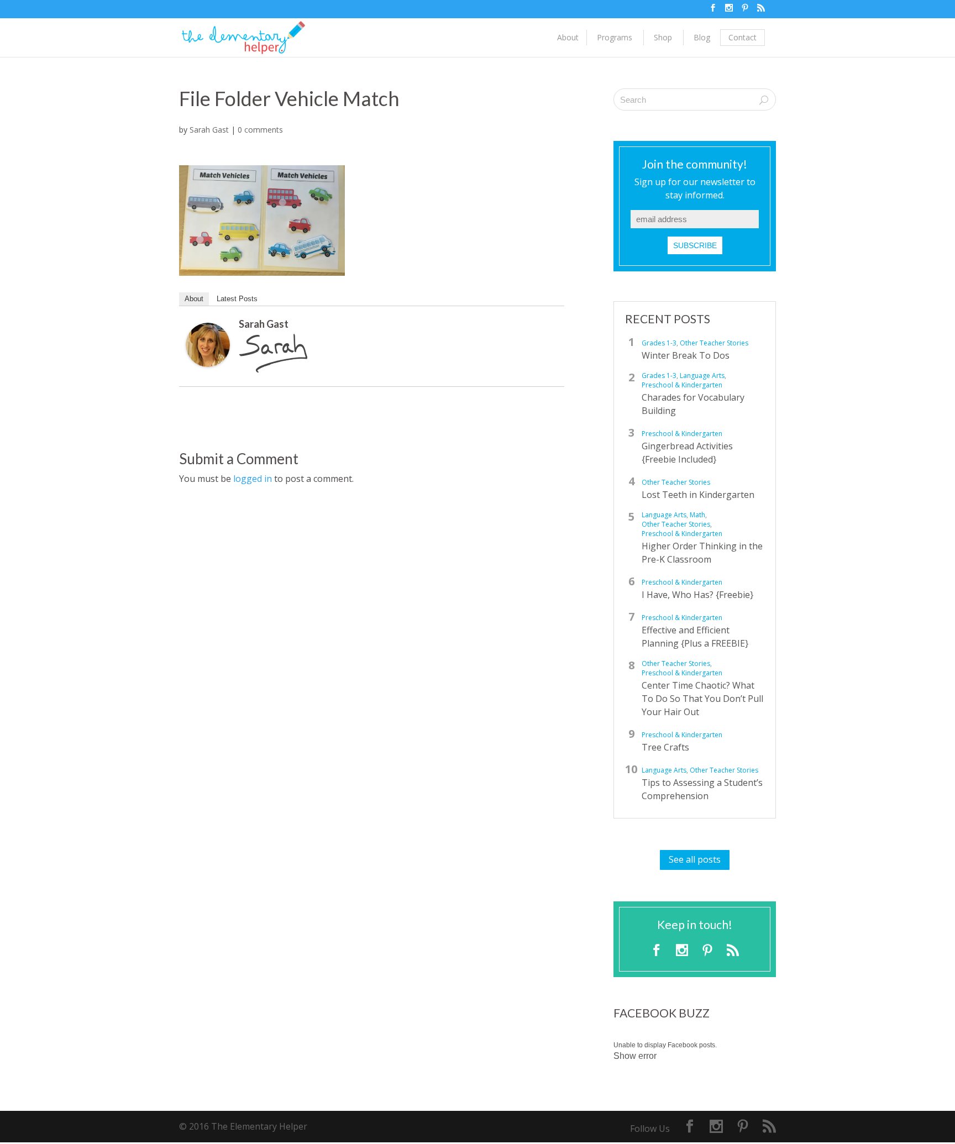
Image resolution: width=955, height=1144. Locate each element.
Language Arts (702, 375)
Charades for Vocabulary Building (693, 404)
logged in (252, 479)
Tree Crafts (665, 747)
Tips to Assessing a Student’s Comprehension (702, 789)
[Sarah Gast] (208, 359)
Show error (635, 1056)
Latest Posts (237, 299)
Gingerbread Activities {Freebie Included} (687, 452)
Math (697, 514)
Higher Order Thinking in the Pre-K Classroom (702, 552)
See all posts (695, 859)
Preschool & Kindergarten (682, 385)
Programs (614, 37)
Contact (742, 37)
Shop (663, 37)
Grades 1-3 (659, 343)
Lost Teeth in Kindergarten (698, 495)
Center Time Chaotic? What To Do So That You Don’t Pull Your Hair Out (702, 698)
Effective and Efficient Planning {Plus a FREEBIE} (695, 636)
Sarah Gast (209, 129)
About (568, 37)
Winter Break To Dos (686, 355)
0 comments (260, 129)
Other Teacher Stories (714, 343)
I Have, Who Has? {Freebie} (697, 595)
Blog (702, 37)
